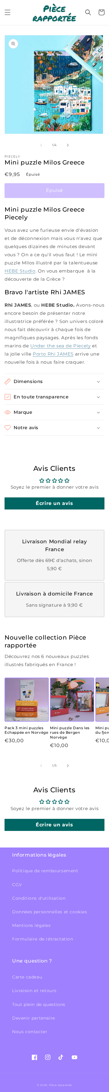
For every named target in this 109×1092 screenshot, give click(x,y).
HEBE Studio (20, 271)
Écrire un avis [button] (54, 503)
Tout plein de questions (38, 1004)
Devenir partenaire (33, 1018)
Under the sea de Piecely (60, 346)
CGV (17, 884)
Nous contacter (29, 1031)
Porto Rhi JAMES (53, 354)
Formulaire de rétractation (42, 939)
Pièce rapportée (60, 1085)
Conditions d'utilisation (38, 898)
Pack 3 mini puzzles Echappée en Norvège (26, 730)
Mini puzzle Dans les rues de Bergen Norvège (70, 732)
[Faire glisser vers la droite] (67, 145)
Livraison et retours (34, 990)
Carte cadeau (27, 977)
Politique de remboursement (45, 870)
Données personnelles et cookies (49, 912)
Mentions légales (31, 925)
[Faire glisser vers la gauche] (41, 145)
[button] (7, 12)
